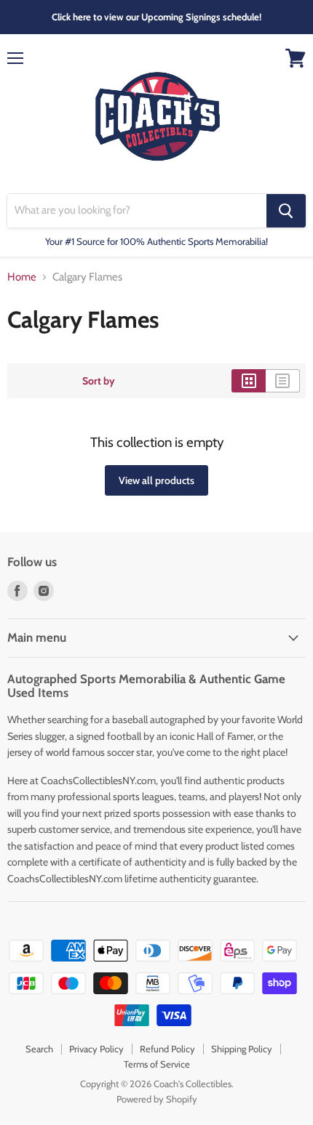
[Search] (286, 210)
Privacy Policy (96, 1049)
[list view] (283, 380)
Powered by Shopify (156, 1099)
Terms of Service (157, 1064)
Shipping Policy (241, 1049)
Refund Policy (167, 1049)
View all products (156, 480)
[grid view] (248, 380)
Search (39, 1049)
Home (21, 277)
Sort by (98, 381)
